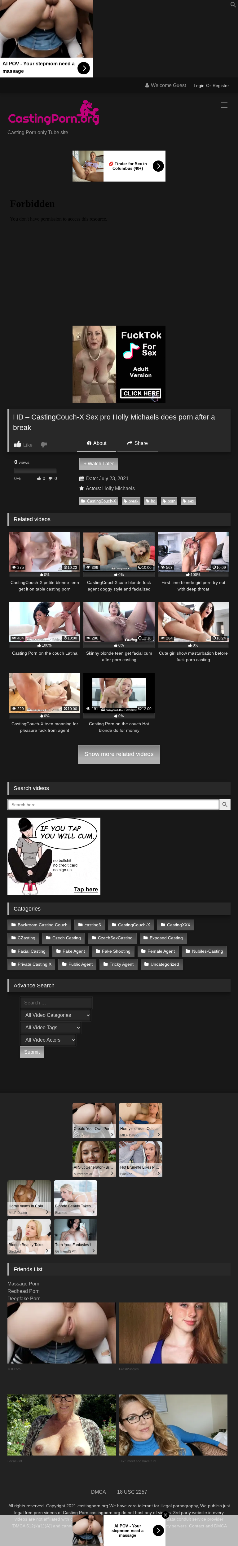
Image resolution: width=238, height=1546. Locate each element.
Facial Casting (32, 951)
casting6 (93, 924)
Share (140, 443)
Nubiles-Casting (207, 951)
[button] (233, 6)
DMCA (98, 1492)
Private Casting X (34, 964)
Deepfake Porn (24, 1298)
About (99, 443)
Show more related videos (119, 754)
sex (191, 501)
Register (221, 85)
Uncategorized (165, 964)
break (134, 501)
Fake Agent (74, 951)
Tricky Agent (122, 964)
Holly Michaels (118, 488)
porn (171, 501)
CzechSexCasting (115, 937)
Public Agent (80, 964)
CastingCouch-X (101, 501)
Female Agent (161, 951)
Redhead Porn (23, 1291)
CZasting (26, 937)
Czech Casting (66, 937)
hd (153, 501)
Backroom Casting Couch (43, 924)
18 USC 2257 (132, 1492)
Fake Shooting (116, 951)
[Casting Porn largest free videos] (119, 113)
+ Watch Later (99, 463)
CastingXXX (178, 924)
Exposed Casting (166, 937)
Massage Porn (23, 1283)
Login (199, 85)
